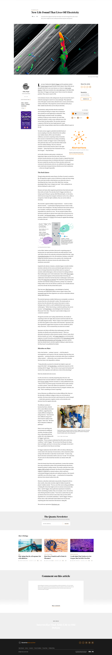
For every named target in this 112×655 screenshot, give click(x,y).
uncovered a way (42, 293)
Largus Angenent (59, 336)
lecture (52, 217)
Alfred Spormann (50, 289)
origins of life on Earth (43, 469)
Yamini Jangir (44, 86)
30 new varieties (44, 381)
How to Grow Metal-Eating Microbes (76, 154)
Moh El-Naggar (56, 84)
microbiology (34, 9)
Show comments (56, 605)
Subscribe (67, 523)
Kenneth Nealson (51, 215)
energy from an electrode (49, 279)
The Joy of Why (48, 554)
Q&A (19, 554)
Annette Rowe (53, 366)
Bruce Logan (70, 273)
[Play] (73, 114)
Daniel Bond (48, 309)
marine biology (74, 554)
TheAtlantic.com (55, 504)
